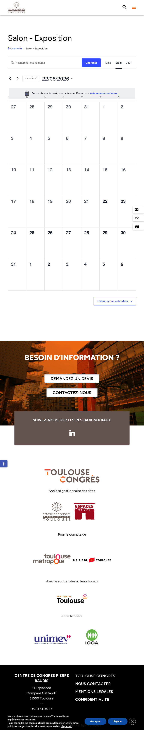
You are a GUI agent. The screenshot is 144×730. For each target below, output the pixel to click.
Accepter (95, 721)
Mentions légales (94, 691)
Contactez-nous (72, 392)
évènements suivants (104, 93)
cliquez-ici (66, 726)
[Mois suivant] (17, 78)
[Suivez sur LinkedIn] (72, 433)
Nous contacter (93, 683)
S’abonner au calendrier (113, 301)
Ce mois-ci (31, 78)
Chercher (91, 62)
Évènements (15, 48)
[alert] (72, 93)
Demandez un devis (72, 378)
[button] (4, 463)
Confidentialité (92, 699)
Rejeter (117, 721)
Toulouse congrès (95, 676)
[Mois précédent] (10, 78)
